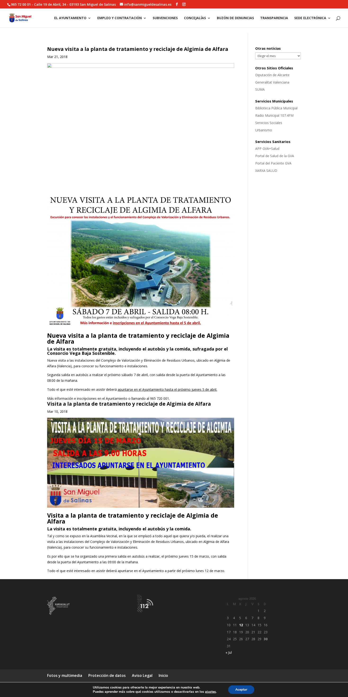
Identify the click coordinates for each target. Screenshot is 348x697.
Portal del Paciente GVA (273, 163)
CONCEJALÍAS (195, 18)
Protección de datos (107, 675)
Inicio (163, 675)
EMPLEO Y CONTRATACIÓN (119, 18)
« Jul (229, 652)
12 (241, 625)
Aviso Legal (142, 675)
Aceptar (241, 689)
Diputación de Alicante (272, 75)
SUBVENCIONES (165, 18)
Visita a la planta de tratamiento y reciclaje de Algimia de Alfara (129, 403)
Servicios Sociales (268, 122)
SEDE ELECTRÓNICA (310, 18)
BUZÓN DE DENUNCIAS (235, 18)
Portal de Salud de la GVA (274, 156)
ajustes (210, 692)
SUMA (260, 89)
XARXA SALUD (266, 170)
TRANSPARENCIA (274, 18)
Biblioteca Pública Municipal (276, 108)
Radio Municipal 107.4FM (274, 115)
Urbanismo (263, 130)
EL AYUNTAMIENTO (70, 18)
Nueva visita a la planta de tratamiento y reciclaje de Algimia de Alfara (137, 49)
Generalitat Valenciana (272, 82)
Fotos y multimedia (64, 675)
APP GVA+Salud (267, 148)
